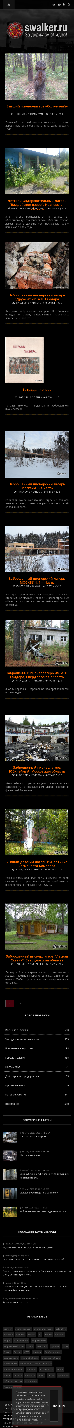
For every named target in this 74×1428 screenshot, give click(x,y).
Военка (48, 1334)
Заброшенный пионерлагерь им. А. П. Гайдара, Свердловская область (37, 675)
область (18, 1375)
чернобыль (31, 1381)
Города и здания (37, 1057)
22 (59, 586)
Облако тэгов (37, 1316)
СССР (26, 1352)
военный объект (29, 1358)
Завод (30, 1346)
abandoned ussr (23, 1328)
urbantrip (8, 1334)
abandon (8, 1328)
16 (64, 208)
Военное (59, 1334)
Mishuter (37, 302)
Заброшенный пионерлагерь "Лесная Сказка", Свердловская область (37, 958)
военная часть (11, 1358)
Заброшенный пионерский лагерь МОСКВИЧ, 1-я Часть (37, 580)
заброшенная (10, 1363)
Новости (8, 1404)
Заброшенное (21, 1340)
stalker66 (36, 680)
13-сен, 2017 (20, 113)
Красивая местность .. (15, 1302)
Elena (37, 397)
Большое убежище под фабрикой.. (39, 1192)
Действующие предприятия (37, 1076)
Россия (7, 1352)
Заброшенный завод (14, 1346)
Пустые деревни (37, 1085)
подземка (30, 1375)
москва (7, 1375)
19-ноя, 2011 (21, 680)
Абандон (20, 1334)
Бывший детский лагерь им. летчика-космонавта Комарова (37, 864)
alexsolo (36, 869)
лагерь (60, 1369)
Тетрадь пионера (37, 389)
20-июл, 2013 (21, 302)
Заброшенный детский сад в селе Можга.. (43, 1211)
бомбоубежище (53, 1352)
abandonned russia (43, 1328)
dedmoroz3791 (36, 208)
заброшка (31, 1369)
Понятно (55, 1405)
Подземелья (37, 1067)
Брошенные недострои (37, 1048)
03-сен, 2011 (21, 869)
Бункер (31, 1334)
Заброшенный (39, 1340)
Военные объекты (37, 1030)
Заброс (7, 1340)
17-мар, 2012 (23, 491)
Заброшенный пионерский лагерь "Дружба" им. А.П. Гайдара (37, 297)
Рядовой (36, 775)
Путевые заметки (37, 1094)
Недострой (41, 1346)
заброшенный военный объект (36, 1363)
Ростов (17, 1352)
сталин (51, 1375)
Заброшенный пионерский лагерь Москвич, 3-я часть (37, 486)
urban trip (61, 1328)
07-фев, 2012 (22, 586)
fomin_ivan (36, 113)
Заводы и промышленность (37, 1039)
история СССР (46, 1369)
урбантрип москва (13, 1381)
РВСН (65, 1346)
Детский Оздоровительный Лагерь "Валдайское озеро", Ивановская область (37, 205)
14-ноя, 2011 (21, 775)
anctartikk (36, 964)
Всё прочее (37, 1103)
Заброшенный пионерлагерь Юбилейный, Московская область (37, 769)
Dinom (36, 491)
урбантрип (63, 1375)
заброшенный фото (13, 1369)
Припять (55, 1346)
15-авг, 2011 (20, 964)
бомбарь (37, 1352)
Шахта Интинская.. (30, 1155)
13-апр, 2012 (24, 397)
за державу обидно (50, 1358)
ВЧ (40, 1334)
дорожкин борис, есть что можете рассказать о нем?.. (34, 1259)
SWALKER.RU (10, 1419)
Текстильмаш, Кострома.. (34, 1136)
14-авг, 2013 (17, 208)
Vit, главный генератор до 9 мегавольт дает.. (28, 1247)
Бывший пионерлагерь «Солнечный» (37, 106)
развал (41, 1375)
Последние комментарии (37, 1231)
